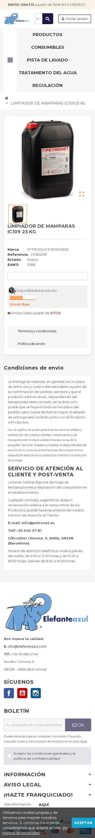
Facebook (9, 693)
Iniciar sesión (74, 19)
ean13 (13, 265)
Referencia (18, 254)
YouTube (22, 693)
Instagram (36, 693)
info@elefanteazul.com (27, 646)
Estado (14, 259)
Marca (13, 249)
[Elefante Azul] (17, 18)
